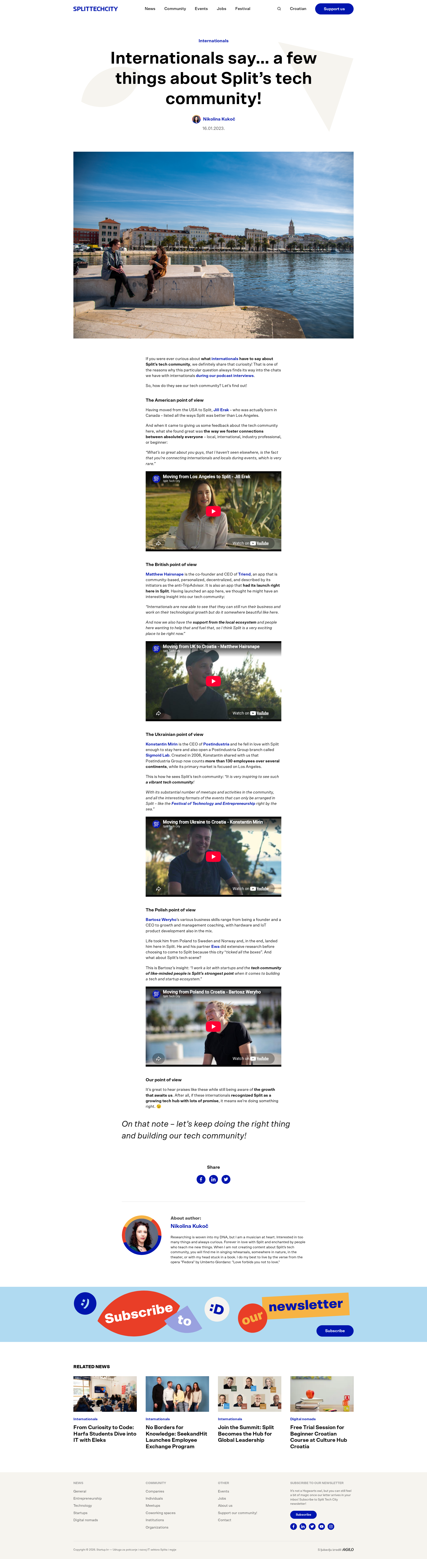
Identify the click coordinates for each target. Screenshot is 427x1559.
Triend (244, 574)
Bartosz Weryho (161, 920)
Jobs (221, 9)
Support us (334, 9)
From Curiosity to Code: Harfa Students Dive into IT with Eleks (104, 1434)
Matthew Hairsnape (165, 574)
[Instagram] (331, 1526)
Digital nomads (303, 1419)
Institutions (155, 1520)
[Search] (279, 9)
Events (201, 9)
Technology (82, 1505)
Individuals (154, 1498)
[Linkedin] (213, 1179)
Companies (155, 1491)
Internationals (214, 41)
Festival (242, 9)
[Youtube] (321, 1526)
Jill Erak (221, 410)
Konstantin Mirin (162, 744)
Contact (224, 1520)
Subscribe (335, 1331)
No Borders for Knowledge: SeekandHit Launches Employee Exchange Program (176, 1437)
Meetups (153, 1505)
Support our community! (237, 1513)
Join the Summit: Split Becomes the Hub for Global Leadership (246, 1434)
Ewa (215, 947)
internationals (224, 359)
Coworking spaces (160, 1513)
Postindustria (216, 744)
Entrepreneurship (87, 1498)
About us (225, 1505)
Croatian (298, 9)
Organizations (157, 1527)
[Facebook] (201, 1179)
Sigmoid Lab (157, 755)
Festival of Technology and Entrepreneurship (213, 804)
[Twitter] (226, 1179)
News (150, 9)
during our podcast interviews (225, 376)
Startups (80, 1513)
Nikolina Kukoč (189, 1226)
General (79, 1491)
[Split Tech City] (95, 9)
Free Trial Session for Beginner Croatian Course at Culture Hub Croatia (318, 1437)
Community (175, 9)
